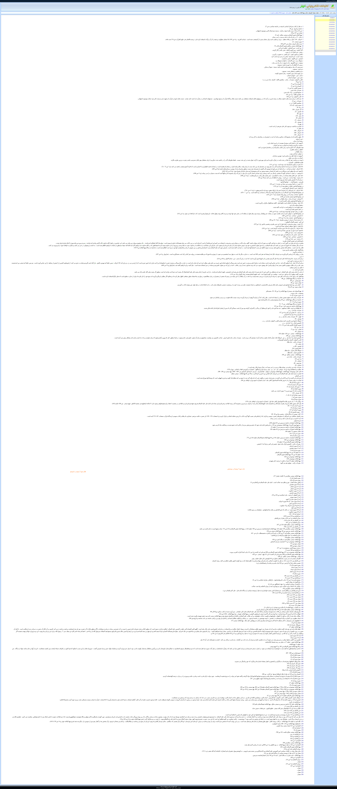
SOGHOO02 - (331, 26)
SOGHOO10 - (331, 44)
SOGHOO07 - (331, 37)
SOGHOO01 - (331, 24)
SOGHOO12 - (331, 48)
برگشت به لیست (274, 12)
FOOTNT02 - (332, 22)
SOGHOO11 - (331, 46)
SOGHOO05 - (331, 33)
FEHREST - (332, 17)
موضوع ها (317, 8)
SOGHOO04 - (331, 31)
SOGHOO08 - (331, 39)
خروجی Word (282, 12)
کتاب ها (321, 8)
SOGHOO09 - (331, 42)
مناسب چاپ (288, 12)
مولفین (312, 8)
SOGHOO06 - (331, 35)
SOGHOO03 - (331, 28)
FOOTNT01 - (332, 20)
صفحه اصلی (326, 8)
